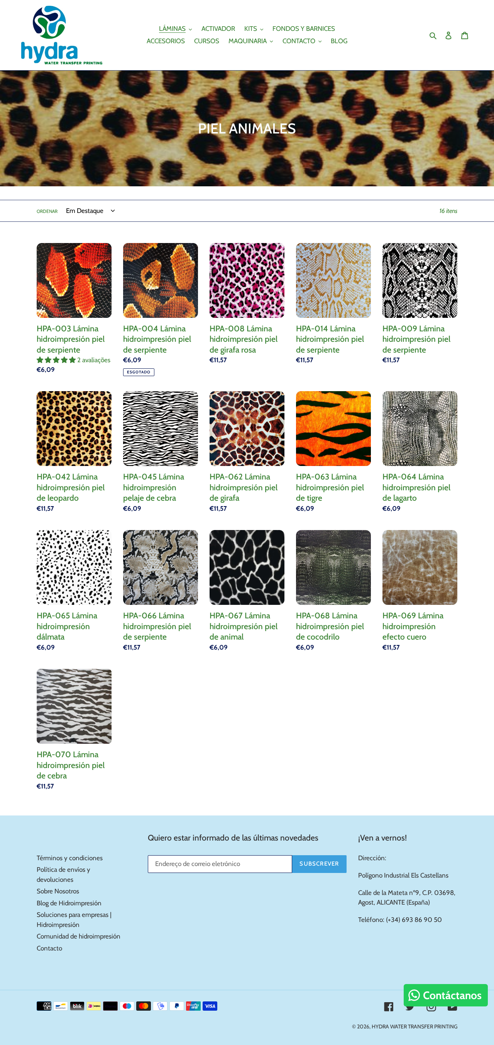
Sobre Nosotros (58, 891)
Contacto (49, 948)
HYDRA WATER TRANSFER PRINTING (414, 1026)
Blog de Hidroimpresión (69, 903)
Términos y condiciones (70, 858)
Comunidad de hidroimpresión (78, 936)
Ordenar (47, 211)
